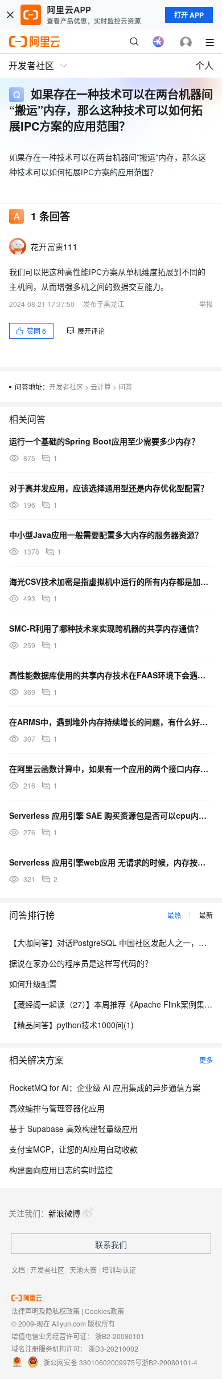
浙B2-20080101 (120, 1336)
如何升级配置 (33, 983)
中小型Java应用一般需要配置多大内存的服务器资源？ (106, 534)
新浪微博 (64, 1213)
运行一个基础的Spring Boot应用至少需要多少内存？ (104, 441)
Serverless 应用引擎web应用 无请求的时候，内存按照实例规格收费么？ (111, 862)
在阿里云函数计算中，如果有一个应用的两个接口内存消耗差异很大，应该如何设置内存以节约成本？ (111, 768)
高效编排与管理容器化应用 (57, 1108)
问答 (125, 386)
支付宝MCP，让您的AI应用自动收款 (73, 1149)
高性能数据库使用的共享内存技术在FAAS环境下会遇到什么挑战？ (111, 675)
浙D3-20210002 (113, 1348)
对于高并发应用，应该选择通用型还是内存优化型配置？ (108, 488)
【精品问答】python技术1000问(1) (71, 1024)
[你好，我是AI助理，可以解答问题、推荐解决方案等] (158, 42)
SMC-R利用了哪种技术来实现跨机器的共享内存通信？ (106, 628)
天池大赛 (83, 1270)
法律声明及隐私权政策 (45, 1311)
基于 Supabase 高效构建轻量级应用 (73, 1128)
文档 (18, 1270)
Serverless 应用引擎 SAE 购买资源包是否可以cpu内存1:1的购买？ (111, 815)
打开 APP (189, 15)
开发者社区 (66, 386)
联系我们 (111, 1244)
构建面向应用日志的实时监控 (61, 1169)
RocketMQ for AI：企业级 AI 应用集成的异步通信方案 (104, 1087)
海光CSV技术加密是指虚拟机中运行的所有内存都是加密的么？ (111, 581)
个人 (204, 65)
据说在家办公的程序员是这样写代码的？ (81, 963)
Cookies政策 (104, 1311)
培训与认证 (119, 1270)
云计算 (101, 386)
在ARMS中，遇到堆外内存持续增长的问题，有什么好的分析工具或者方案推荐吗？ (111, 721)
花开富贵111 (54, 246)
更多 (206, 1060)
